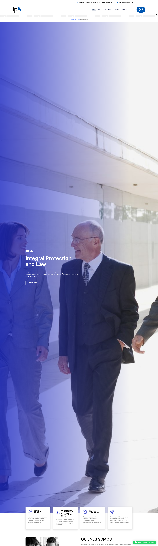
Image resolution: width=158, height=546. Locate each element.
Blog (109, 9)
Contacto (117, 9)
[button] (144, 542)
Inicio (94, 9)
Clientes (125, 9)
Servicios (101, 9)
